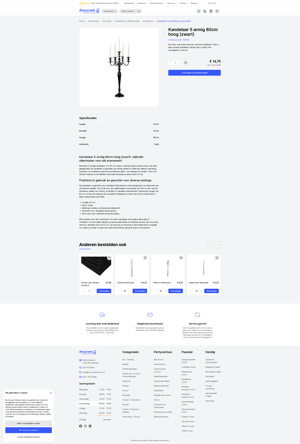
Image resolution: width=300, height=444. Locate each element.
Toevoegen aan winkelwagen (195, 73)
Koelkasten (159, 390)
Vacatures (209, 401)
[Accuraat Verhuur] (89, 11)
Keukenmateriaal (161, 386)
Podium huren (188, 417)
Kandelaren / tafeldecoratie (127, 21)
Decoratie (107, 21)
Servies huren (188, 421)
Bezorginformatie (213, 372)
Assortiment (129, 3)
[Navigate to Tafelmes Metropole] (132, 266)
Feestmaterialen (161, 376)
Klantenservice (156, 3)
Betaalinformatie (212, 367)
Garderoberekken (162, 381)
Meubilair (126, 395)
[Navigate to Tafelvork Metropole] (168, 266)
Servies (125, 404)
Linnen (125, 390)
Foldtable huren (189, 367)
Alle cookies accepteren (28, 430)
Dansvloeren (159, 364)
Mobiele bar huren (162, 395)
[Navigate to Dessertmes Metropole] (204, 266)
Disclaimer (210, 376)
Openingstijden (211, 381)
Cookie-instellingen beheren (29, 437)
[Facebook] (80, 426)
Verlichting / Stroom (131, 417)
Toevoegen (104, 291)
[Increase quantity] (180, 63)
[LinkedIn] (90, 426)
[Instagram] (85, 426)
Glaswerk (126, 381)
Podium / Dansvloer (131, 400)
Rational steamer (161, 417)
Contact (183, 3)
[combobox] (213, 3)
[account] (198, 11)
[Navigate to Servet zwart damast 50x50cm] (96, 266)
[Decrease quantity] (170, 63)
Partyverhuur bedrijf (163, 412)
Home (81, 21)
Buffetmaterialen (129, 369)
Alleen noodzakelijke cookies (28, 423)
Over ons (171, 3)
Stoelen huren (188, 426)
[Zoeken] (139, 11)
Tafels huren (187, 431)
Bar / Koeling (128, 359)
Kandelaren (148, 21)
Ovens (156, 400)
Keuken (125, 386)
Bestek (125, 364)
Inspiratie (141, 3)
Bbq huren (158, 359)
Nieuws (194, 3)
